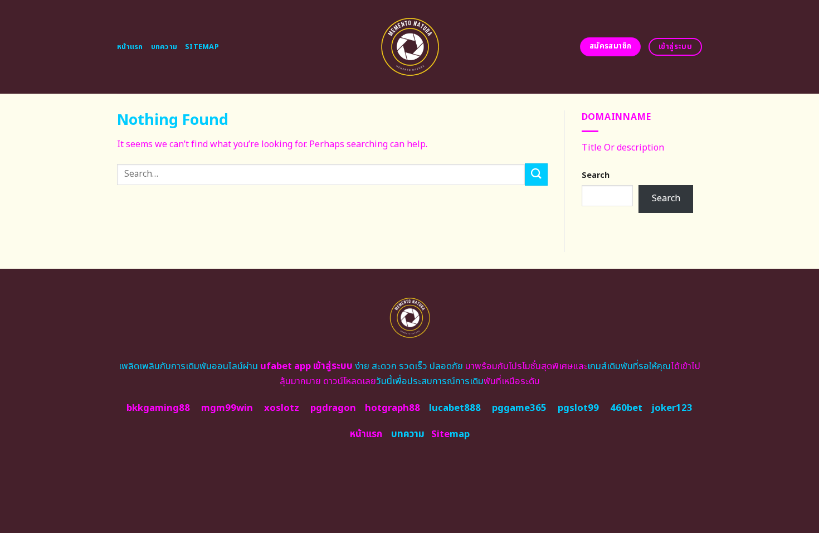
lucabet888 (455, 408)
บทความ (164, 46)
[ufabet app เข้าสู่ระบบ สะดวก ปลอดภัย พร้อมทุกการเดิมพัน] (409, 47)
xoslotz (281, 408)
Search (596, 175)
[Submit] (536, 174)
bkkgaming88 (158, 408)
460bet (626, 408)
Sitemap (202, 46)
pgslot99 (578, 408)
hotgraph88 (392, 408)
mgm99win (227, 408)
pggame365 (519, 408)
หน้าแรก (130, 46)
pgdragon (333, 408)
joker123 (672, 408)
